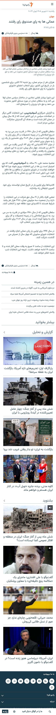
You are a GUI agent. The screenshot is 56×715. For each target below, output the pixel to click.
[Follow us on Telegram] (33, 681)
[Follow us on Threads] (51, 687)
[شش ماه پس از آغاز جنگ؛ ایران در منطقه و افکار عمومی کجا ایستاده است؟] (28, 519)
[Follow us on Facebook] (39, 681)
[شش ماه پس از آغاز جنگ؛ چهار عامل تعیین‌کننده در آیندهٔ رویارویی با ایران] (28, 391)
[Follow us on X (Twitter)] (26, 681)
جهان (51, 16)
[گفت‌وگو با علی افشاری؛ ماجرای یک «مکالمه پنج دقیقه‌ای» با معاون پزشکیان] (28, 560)
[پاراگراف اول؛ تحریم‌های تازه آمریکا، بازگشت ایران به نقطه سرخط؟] (28, 351)
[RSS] (45, 681)
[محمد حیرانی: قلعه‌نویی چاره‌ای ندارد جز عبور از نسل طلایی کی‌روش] (28, 600)
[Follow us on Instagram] (8, 681)
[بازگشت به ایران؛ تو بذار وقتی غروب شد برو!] (28, 432)
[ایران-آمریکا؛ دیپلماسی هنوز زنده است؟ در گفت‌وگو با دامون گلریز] (28, 641)
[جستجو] (50, 711)
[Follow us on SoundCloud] (14, 681)
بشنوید (48, 501)
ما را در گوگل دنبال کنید (32, 711)
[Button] (34, 33)
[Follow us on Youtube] (20, 681)
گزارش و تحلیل (42, 332)
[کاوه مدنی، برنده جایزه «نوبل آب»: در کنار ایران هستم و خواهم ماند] (28, 469)
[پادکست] (14, 711)
